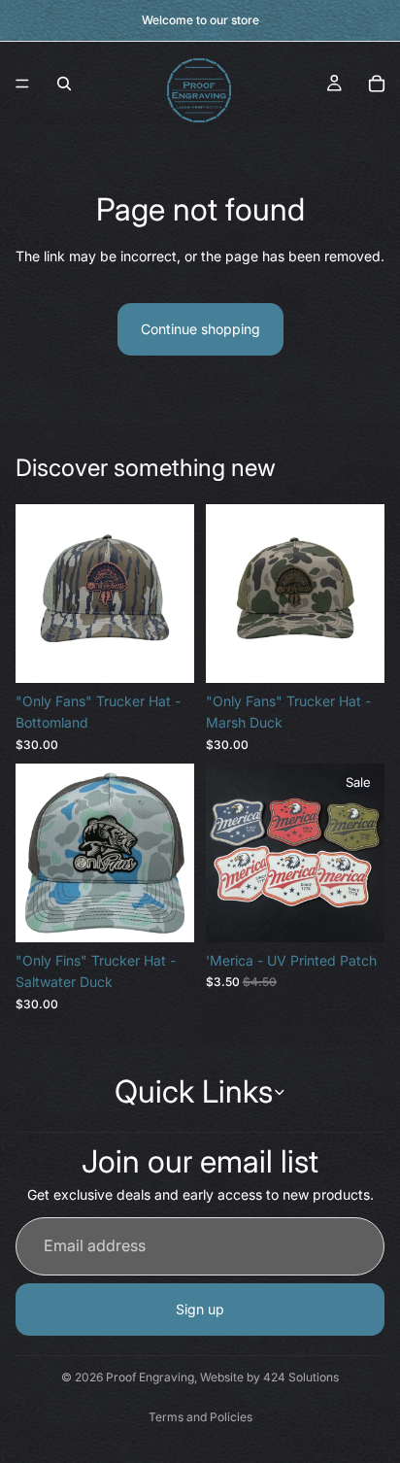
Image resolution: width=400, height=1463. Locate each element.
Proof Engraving (150, 1377)
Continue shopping (200, 329)
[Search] (64, 83)
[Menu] (22, 83)
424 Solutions (301, 1377)
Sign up (200, 1308)
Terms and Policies (200, 1417)
